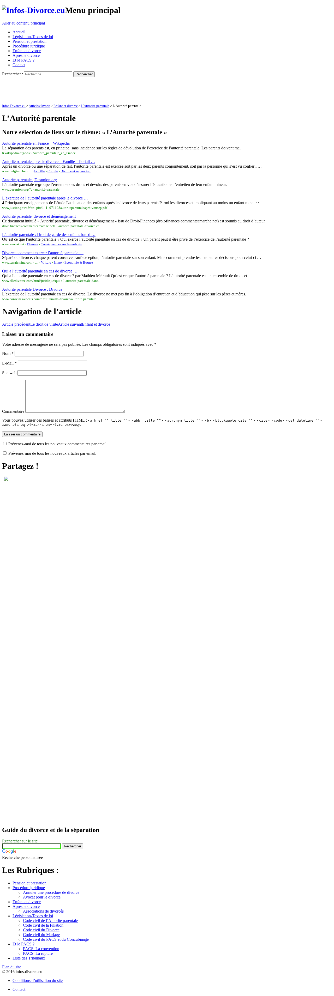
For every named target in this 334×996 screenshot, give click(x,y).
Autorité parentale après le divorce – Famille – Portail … (48, 161)
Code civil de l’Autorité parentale (50, 920)
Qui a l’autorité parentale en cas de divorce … (39, 271)
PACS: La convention (41, 948)
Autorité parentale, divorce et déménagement (39, 216)
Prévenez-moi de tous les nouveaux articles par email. (52, 453)
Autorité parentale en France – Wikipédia (36, 143)
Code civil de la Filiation (43, 925)
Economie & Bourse (78, 262)
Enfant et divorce (27, 50)
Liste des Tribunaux (29, 958)
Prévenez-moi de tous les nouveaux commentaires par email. (58, 444)
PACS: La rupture (38, 953)
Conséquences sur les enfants (61, 244)
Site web (9, 373)
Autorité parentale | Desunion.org (29, 180)
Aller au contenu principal (23, 23)
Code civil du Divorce (41, 930)
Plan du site (11, 967)
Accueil (19, 32)
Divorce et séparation (76, 171)
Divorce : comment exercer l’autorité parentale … (43, 253)
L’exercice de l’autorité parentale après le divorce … (45, 198)
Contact (19, 65)
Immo (58, 262)
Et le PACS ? (23, 60)
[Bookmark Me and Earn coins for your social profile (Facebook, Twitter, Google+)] (6, 479)
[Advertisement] (97, 88)
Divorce (32, 244)
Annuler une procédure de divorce (51, 892)
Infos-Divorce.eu (14, 106)
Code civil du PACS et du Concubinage (56, 939)
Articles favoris (39, 106)
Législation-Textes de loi (33, 36)
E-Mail (9, 363)
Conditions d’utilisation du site (38, 980)
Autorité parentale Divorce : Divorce (32, 289)
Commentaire (13, 411)
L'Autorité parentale (95, 106)
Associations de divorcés (43, 911)
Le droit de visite (30, 324)
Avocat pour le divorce (42, 897)
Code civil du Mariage (41, 934)
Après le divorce (26, 55)
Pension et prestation (29, 41)
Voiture (46, 262)
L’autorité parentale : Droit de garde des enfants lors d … (49, 234)
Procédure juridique (29, 46)
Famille (39, 171)
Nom (8, 353)
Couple (52, 171)
